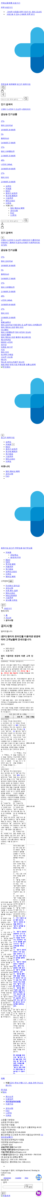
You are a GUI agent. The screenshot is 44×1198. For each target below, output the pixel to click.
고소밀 (10, 357)
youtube (18, 1178)
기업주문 (9, 198)
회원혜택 (12, 84)
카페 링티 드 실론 (20, 325)
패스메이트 (26, 337)
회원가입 (27, 84)
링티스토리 (10, 201)
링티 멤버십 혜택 (17, 208)
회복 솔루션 (6, 322)
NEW (8, 562)
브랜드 (8, 186)
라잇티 (22, 332)
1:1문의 (13, 215)
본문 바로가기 (7, 7)
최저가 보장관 (11, 193)
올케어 (11, 242)
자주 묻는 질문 (12, 591)
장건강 (4, 345)
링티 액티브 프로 (8, 327)
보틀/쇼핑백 (31, 364)
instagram (7, 1178)
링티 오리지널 (7, 325)
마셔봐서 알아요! (13, 586)
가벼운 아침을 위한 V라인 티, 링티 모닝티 (24, 12)
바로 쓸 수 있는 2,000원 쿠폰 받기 (21, 14)
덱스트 (4, 362)
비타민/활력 (6, 335)
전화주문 (9, 567)
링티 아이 (19, 327)
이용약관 (9, 1099)
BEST (8, 191)
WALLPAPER (11, 595)
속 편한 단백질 (7, 355)
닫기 (3, 605)
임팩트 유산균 (7, 347)
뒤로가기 (8, 608)
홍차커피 (35, 240)
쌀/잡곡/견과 (15, 557)
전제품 (8, 189)
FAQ (12, 213)
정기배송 (9, 454)
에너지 (4, 360)
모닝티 (28, 332)
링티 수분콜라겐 (35, 325)
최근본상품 (27, 548)
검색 (30, 1187)
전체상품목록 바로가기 (10, 3)
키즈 (3, 350)
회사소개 (9, 1097)
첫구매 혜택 (10, 564)
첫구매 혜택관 (11, 196)
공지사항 (14, 211)
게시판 (8, 618)
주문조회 (4, 84)
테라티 (4, 242)
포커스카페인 (22, 242)
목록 (3, 1078)
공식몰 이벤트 (11, 600)
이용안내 (9, 1104)
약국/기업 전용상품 (17, 364)
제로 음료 (5, 364)
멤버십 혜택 (10, 577)
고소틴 (17, 109)
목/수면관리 (6, 340)
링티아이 (26, 109)
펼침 (10, 581)
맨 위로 (4, 1090)
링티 (3, 109)
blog (26, 1178)
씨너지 (21, 362)
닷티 (4, 245)
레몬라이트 (34, 242)
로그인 (20, 84)
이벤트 (8, 203)
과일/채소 (14, 555)
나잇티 (10, 109)
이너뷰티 (4, 330)
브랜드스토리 (11, 572)
